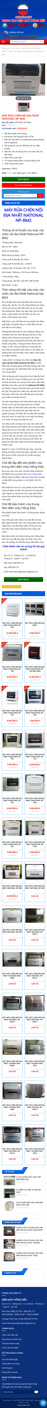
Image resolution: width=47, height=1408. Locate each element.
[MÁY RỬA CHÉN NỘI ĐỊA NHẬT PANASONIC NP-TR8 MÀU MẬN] (34, 652)
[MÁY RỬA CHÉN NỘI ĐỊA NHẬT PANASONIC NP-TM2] (34, 784)
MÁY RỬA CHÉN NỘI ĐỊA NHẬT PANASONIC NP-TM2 (34, 800)
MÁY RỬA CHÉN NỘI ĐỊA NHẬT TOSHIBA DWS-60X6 (34, 1151)
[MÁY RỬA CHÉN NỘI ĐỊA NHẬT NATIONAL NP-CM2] (34, 871)
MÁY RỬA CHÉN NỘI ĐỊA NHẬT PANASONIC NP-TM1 (12, 844)
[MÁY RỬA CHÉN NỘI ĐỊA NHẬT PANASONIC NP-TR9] (12, 608)
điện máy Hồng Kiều (32, 474)
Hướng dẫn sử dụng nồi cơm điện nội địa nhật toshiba (29, 1241)
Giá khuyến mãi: (9, 128)
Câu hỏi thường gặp (10, 1359)
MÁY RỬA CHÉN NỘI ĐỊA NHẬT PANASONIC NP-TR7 (12, 713)
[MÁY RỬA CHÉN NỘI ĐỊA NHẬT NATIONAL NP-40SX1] (34, 1003)
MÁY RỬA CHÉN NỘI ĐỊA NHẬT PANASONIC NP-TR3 (34, 757)
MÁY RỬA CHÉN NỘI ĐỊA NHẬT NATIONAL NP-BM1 (12, 887)
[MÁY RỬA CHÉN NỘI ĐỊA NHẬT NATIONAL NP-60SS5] (12, 1134)
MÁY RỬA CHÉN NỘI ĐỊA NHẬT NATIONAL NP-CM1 (12, 931)
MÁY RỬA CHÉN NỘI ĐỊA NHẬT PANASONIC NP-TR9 (12, 625)
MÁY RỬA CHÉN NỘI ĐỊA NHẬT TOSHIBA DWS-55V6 (34, 1063)
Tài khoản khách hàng (10, 1343)
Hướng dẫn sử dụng (10, 1372)
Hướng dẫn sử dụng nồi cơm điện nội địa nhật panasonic (29, 1229)
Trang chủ (6, 48)
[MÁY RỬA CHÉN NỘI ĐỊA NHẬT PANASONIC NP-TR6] (34, 696)
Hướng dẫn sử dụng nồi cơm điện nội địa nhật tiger (29, 1254)
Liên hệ (34, 896)
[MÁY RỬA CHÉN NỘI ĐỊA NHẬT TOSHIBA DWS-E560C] (12, 1047)
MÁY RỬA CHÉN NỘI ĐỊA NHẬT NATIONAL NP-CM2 (35, 887)
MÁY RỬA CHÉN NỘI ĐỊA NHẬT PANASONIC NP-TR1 (12, 800)
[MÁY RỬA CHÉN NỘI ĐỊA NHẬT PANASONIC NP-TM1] (12, 828)
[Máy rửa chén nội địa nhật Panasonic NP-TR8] (12, 652)
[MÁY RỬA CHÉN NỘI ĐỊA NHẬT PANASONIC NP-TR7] (12, 696)
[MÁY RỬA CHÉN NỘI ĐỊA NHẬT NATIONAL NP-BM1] (12, 871)
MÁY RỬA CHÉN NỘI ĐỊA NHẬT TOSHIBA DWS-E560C (12, 1063)
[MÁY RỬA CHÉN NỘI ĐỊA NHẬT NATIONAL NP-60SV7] (34, 959)
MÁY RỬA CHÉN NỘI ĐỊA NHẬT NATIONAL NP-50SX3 (34, 932)
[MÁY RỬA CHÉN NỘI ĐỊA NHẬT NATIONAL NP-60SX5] (12, 1003)
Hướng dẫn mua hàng (10, 1364)
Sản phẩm (16, 48)
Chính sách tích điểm (10, 1348)
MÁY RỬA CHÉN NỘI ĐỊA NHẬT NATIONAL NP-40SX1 (34, 1020)
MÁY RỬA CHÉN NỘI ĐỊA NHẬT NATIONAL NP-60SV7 (34, 976)
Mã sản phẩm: (8, 122)
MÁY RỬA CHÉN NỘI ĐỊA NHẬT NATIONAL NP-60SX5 (12, 1020)
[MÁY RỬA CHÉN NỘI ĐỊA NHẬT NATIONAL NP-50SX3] (34, 915)
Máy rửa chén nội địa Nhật (11, 586)
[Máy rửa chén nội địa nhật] (34, 608)
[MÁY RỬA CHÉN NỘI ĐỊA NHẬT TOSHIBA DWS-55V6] (34, 1047)
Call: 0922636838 (23, 185)
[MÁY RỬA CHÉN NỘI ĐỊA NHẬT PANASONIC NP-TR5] (12, 740)
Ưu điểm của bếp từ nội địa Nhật (28, 1191)
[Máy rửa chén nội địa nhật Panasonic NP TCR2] (34, 828)
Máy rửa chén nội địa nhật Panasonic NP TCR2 (34, 844)
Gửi (40, 196)
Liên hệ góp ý (7, 1368)
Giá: (4, 125)
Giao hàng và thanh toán (12, 1339)
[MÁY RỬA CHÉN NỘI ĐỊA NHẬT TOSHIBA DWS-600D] (12, 1090)
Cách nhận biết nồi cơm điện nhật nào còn (29, 1204)
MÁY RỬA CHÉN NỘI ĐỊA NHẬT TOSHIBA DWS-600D (12, 1107)
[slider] (7, 173)
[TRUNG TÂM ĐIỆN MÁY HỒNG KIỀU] (23, 11)
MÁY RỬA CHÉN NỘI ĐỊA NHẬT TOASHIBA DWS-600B (12, 976)
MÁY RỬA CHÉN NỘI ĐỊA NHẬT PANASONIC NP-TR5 (12, 757)
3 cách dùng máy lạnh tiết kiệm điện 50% (28, 1178)
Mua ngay (23, 179)
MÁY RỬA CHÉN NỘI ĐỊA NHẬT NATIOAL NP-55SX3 (34, 1107)
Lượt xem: (6, 168)
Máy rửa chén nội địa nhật (34, 624)
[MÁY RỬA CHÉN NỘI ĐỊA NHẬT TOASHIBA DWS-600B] (12, 959)
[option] (23, 79)
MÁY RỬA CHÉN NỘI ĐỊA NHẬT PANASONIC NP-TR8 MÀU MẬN (34, 669)
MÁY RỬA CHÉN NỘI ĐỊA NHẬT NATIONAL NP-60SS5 (12, 1151)
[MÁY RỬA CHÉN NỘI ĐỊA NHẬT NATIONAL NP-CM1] (12, 915)
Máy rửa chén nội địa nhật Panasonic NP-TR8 (12, 669)
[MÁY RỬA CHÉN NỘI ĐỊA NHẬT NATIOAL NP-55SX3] (34, 1090)
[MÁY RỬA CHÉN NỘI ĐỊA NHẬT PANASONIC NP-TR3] (34, 740)
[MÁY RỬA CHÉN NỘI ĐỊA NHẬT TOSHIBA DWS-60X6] (34, 1134)
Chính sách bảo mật (10, 1335)
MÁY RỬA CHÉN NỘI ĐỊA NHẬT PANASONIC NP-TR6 (34, 713)
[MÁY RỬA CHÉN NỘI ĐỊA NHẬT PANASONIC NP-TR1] (12, 784)
